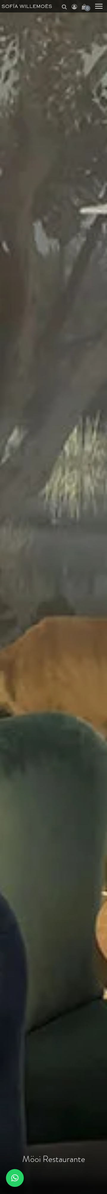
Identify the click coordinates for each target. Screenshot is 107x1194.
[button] (15, 1178)
